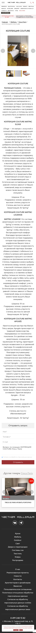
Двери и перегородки (17, 547)
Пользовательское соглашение (17, 589)
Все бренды (5, 12)
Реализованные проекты (18, 573)
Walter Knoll (11, 6)
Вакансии (18, 586)
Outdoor (17, 540)
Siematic (25, 6)
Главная (5, 22)
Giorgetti (4, 10)
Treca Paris (22, 10)
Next (33, 51)
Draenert (16, 8)
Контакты (17, 579)
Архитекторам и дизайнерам (17, 583)
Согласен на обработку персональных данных (17, 457)
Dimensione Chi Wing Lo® (27, 8)
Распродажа (17, 560)
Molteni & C (11, 10)
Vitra (16, 10)
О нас (17, 569)
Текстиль (18, 554)
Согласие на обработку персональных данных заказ (23, 628)
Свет (18, 544)
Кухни (17, 533)
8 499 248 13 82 (31, 3)
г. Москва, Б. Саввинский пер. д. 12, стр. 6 (18, 622)
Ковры (18, 557)
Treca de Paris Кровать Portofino (18, 502)
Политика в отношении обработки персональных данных (14, 627)
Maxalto (3, 8)
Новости (18, 576)
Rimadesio (4, 6)
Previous (3, 51)
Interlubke (10, 8)
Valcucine (19, 6)
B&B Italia (31, 6)
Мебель (13, 22)
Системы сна (17, 550)
